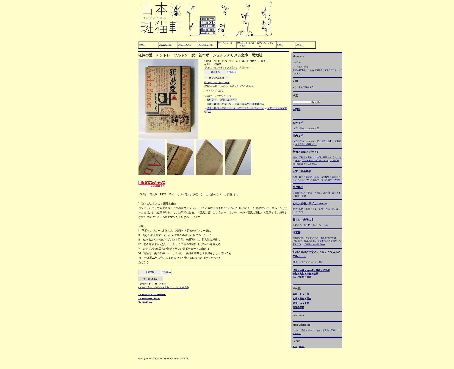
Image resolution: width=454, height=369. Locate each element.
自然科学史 (298, 193)
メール (279, 44)
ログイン (297, 61)
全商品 (297, 109)
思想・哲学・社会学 (302, 176)
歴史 (308, 180)
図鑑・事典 (300, 196)
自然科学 (298, 187)
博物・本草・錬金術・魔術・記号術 (311, 270)
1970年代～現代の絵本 (304, 241)
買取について (184, 44)
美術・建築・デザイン (219, 104)
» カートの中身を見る (303, 87)
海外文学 (212, 99)
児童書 (297, 232)
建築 (297, 160)
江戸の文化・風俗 (302, 276)
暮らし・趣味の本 (303, 219)
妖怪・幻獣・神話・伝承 (305, 273)
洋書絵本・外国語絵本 (314, 244)
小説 (295, 128)
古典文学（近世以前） (306, 144)
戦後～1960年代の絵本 (325, 238)
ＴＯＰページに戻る (213, 91)
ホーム (142, 44)
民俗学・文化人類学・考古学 (326, 180)
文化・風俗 (298, 209)
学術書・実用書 (313, 193)
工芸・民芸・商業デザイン (315, 160)
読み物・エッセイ (331, 193)
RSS (295, 346)
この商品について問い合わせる (152, 294)
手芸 (295, 225)
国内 (295, 262)
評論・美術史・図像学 (303, 157)
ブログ (299, 44)
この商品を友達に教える (149, 298)
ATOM (301, 346)
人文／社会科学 (302, 171)
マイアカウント (205, 44)
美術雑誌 (312, 164)
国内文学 (298, 135)
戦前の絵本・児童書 (302, 238)
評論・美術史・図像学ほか (249, 104)
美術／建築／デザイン (306, 151)
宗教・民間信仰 (321, 176)
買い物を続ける (145, 302)
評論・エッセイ (228, 99)
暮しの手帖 (305, 225)
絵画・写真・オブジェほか (329, 157)
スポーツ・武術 (320, 225)
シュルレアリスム (308, 262)
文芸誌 (338, 141)
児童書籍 (321, 241)
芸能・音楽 (311, 209)
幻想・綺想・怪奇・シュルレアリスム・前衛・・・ (235, 108)
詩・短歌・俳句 (324, 141)
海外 (321, 262)
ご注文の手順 (165, 44)
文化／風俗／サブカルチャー (310, 203)
